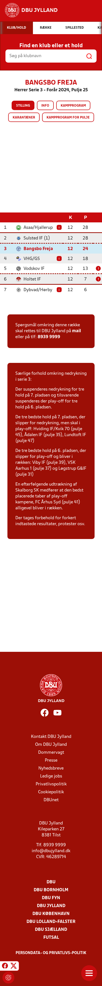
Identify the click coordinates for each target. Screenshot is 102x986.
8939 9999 (49, 337)
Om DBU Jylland (51, 745)
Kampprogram (73, 105)
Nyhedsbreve (51, 768)
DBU (51, 882)
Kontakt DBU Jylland (51, 737)
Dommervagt (51, 753)
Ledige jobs (51, 776)
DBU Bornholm (51, 890)
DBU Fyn (51, 898)
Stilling (23, 105)
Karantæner (24, 117)
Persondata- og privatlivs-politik (51, 953)
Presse (51, 760)
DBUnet (51, 800)
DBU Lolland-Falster (51, 922)
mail (76, 331)
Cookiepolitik (51, 792)
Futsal (51, 938)
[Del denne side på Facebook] (5, 967)
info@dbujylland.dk (51, 851)
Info (45, 105)
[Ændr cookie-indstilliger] (8, 978)
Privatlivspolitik (51, 784)
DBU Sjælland (51, 930)
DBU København (51, 914)
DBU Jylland (51, 906)
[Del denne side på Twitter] (13, 967)
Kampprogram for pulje (68, 117)
